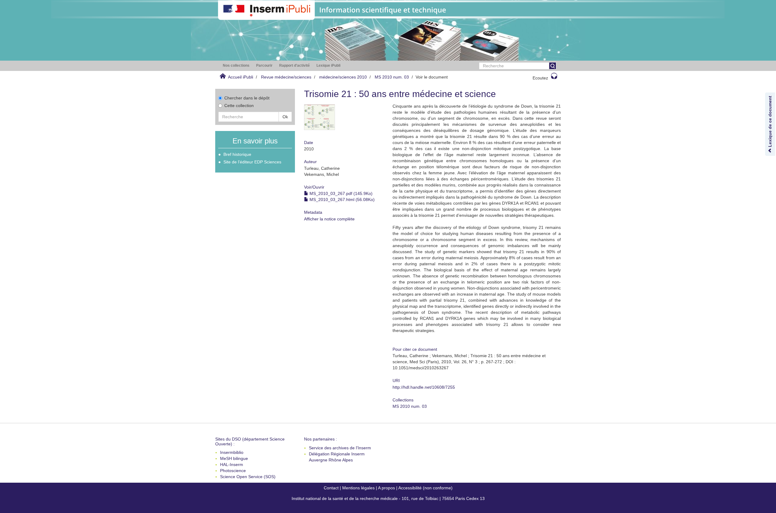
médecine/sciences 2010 (343, 77)
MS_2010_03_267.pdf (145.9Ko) (340, 193)
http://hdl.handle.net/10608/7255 (424, 387)
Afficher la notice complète (329, 218)
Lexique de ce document (770, 122)
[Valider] (552, 65)
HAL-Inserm (231, 464)
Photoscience (233, 470)
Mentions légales (358, 487)
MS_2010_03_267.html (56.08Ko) (341, 199)
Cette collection (239, 105)
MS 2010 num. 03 (392, 77)
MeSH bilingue (234, 458)
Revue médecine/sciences (286, 77)
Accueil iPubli (240, 77)
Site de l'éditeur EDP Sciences (252, 161)
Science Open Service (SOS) (248, 476)
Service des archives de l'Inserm (340, 447)
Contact (331, 487)
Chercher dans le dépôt (246, 98)
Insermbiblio (231, 452)
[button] (236, 66)
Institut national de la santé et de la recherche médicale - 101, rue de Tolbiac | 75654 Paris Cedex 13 (388, 498)
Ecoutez (540, 77)
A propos (386, 487)
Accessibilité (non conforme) (425, 487)
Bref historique (237, 154)
